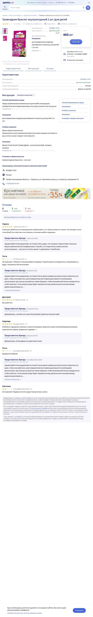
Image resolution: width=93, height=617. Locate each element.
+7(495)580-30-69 (12, 183)
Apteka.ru (29, 398)
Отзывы (50, 68)
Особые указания (69, 110)
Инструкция (33, 68)
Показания (66, 106)
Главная (4, 15)
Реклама (87, 189)
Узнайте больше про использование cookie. (24, 613)
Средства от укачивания (30, 15)
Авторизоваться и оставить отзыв (17, 217)
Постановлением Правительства (40, 408)
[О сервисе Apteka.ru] (89, 2)
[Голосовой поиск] (83, 7)
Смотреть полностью (24, 95)
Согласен (79, 610)
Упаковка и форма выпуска (73, 118)
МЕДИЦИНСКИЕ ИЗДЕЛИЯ (15, 15)
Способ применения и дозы (73, 102)
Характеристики (13, 68)
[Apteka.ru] (8, 2)
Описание (66, 114)
